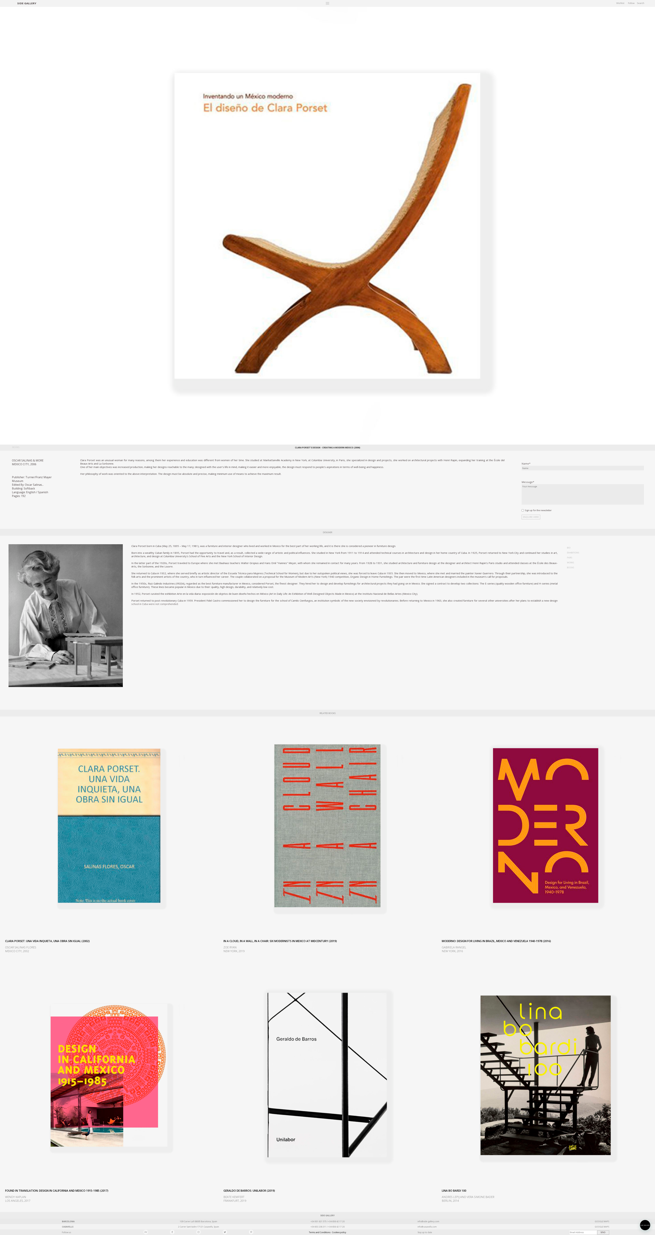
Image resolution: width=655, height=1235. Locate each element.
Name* (526, 463)
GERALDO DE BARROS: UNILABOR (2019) (249, 1191)
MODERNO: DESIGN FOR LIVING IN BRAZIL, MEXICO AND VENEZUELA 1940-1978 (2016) (496, 941)
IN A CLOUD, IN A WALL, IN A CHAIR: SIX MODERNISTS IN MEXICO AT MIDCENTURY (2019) (280, 941)
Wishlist (620, 3)
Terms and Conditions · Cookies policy (327, 1232)
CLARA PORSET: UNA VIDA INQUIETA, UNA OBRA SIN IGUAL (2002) (47, 941)
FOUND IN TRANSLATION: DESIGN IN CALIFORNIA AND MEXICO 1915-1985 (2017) (56, 1191)
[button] (645, 1225)
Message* (528, 482)
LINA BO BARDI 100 (454, 1191)
